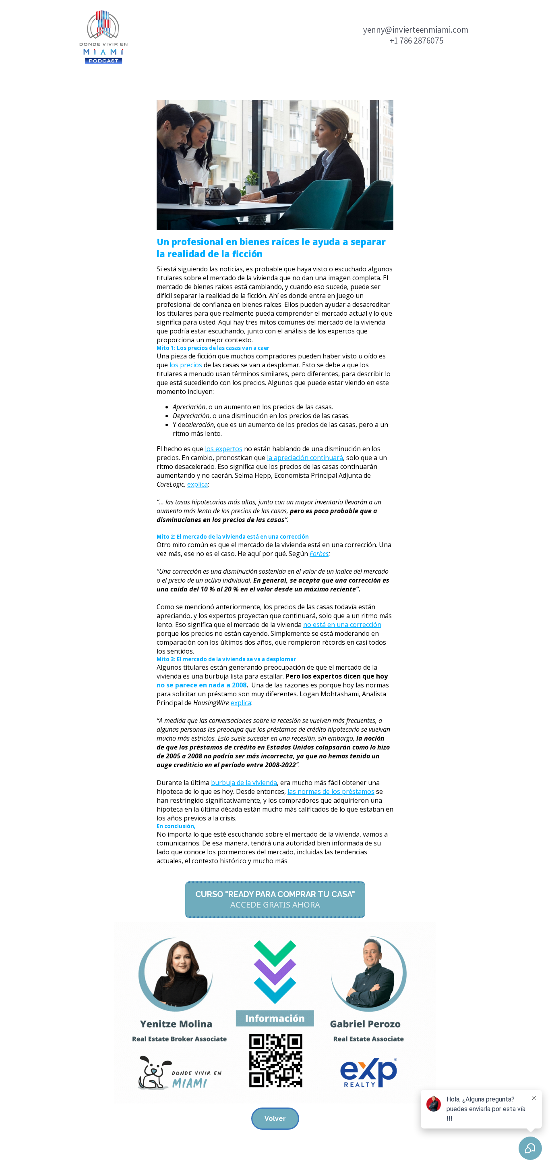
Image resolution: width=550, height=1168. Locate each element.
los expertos (223, 448)
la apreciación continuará (305, 457)
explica (197, 484)
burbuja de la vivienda (244, 782)
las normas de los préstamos (330, 791)
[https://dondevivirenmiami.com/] (103, 37)
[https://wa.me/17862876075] (275, 1012)
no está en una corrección (342, 624)
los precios (186, 364)
